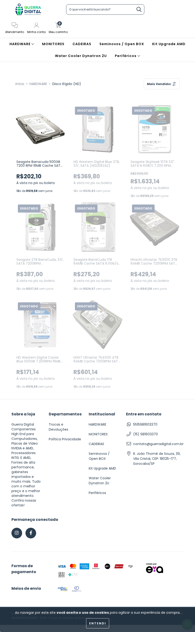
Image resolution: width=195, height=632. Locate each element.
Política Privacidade (65, 439)
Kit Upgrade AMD (168, 44)
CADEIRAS (82, 44)
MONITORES (53, 44)
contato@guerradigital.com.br (158, 444)
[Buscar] (139, 10)
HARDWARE (20, 44)
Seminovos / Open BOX (121, 44)
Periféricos (126, 55)
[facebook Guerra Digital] (30, 533)
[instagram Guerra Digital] (16, 533)
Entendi (97, 623)
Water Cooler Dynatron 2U (81, 55)
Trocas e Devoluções (58, 427)
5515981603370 (145, 424)
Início (19, 83)
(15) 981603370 (145, 434)
